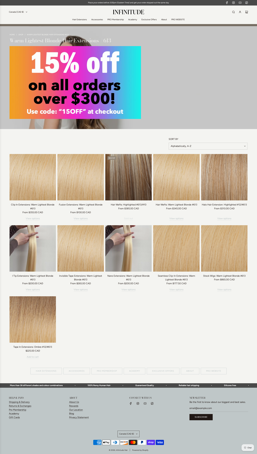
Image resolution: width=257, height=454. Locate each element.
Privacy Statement (79, 417)
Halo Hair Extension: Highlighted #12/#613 (224, 204)
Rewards (73, 405)
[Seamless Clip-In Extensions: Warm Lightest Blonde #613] (176, 248)
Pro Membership (17, 409)
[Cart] (246, 12)
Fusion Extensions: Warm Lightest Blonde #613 (80, 206)
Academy (134, 371)
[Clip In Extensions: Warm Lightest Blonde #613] (33, 177)
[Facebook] (227, 2)
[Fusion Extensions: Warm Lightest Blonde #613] (80, 177)
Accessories (77, 371)
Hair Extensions (46, 371)
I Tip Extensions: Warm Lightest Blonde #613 (32, 277)
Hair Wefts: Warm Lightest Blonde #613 (176, 204)
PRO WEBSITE (213, 371)
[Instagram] (233, 2)
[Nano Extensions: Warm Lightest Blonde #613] (128, 248)
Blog (71, 413)
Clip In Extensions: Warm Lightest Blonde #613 (32, 206)
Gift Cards (14, 417)
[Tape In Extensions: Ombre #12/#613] (33, 319)
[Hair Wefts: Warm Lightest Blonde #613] (176, 177)
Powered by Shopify (140, 450)
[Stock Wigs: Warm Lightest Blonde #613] (224, 248)
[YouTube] (240, 2)
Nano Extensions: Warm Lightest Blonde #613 (128, 277)
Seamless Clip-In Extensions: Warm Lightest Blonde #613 (176, 277)
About (190, 371)
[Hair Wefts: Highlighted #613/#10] (128, 177)
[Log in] (240, 12)
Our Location (76, 409)
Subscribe (201, 417)
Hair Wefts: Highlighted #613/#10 (128, 204)
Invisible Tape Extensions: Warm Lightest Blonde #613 (80, 277)
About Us (74, 402)
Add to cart (33, 356)
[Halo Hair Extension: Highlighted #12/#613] (224, 177)
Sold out (128, 218)
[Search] (233, 12)
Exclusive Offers (163, 371)
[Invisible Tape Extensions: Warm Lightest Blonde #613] (80, 248)
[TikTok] (246, 2)
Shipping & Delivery (19, 402)
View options (33, 218)
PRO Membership (107, 371)
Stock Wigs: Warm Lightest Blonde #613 (224, 275)
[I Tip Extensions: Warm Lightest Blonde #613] (33, 248)
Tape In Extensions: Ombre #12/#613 (32, 346)
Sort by (173, 139)
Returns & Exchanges (20, 405)
